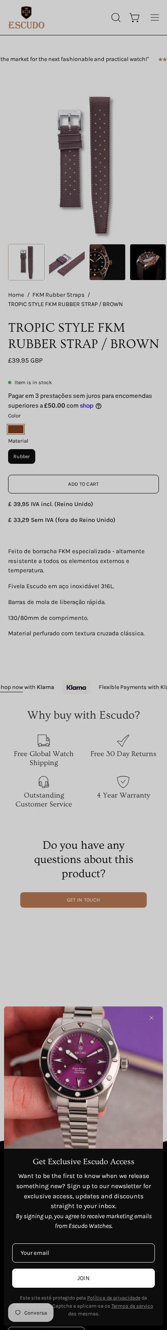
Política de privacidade (113, 1298)
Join (83, 1278)
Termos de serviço (132, 1306)
